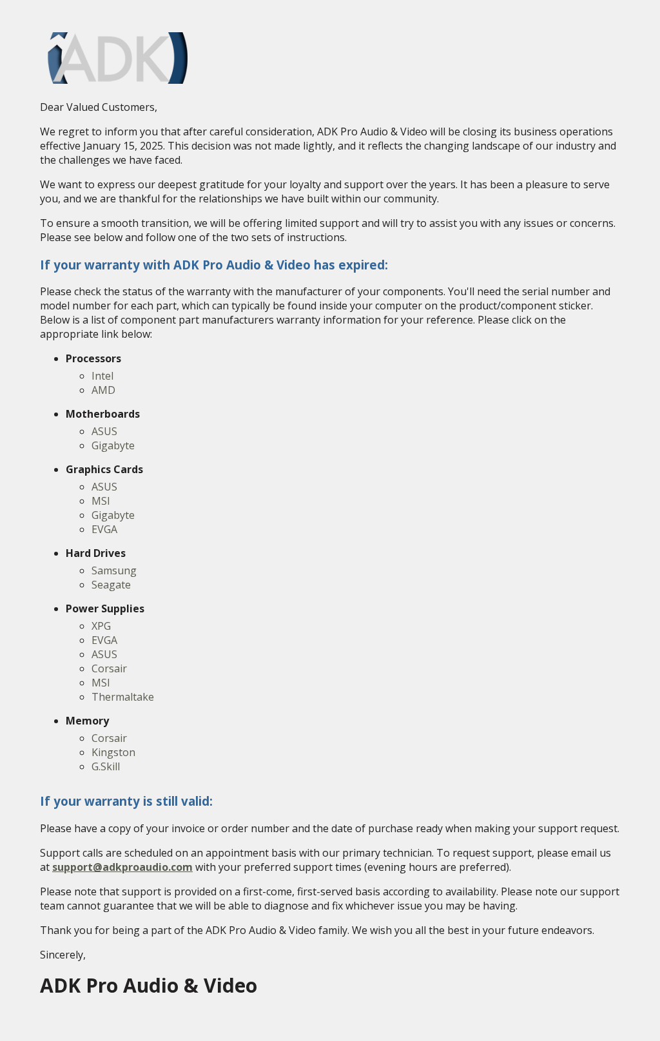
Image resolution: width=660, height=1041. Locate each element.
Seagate (111, 585)
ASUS (104, 431)
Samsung (114, 570)
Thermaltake (123, 697)
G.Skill (106, 766)
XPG (101, 626)
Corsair (109, 668)
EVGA (104, 529)
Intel (102, 376)
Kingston (113, 752)
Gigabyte (113, 445)
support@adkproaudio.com (122, 867)
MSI (101, 501)
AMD (103, 390)
